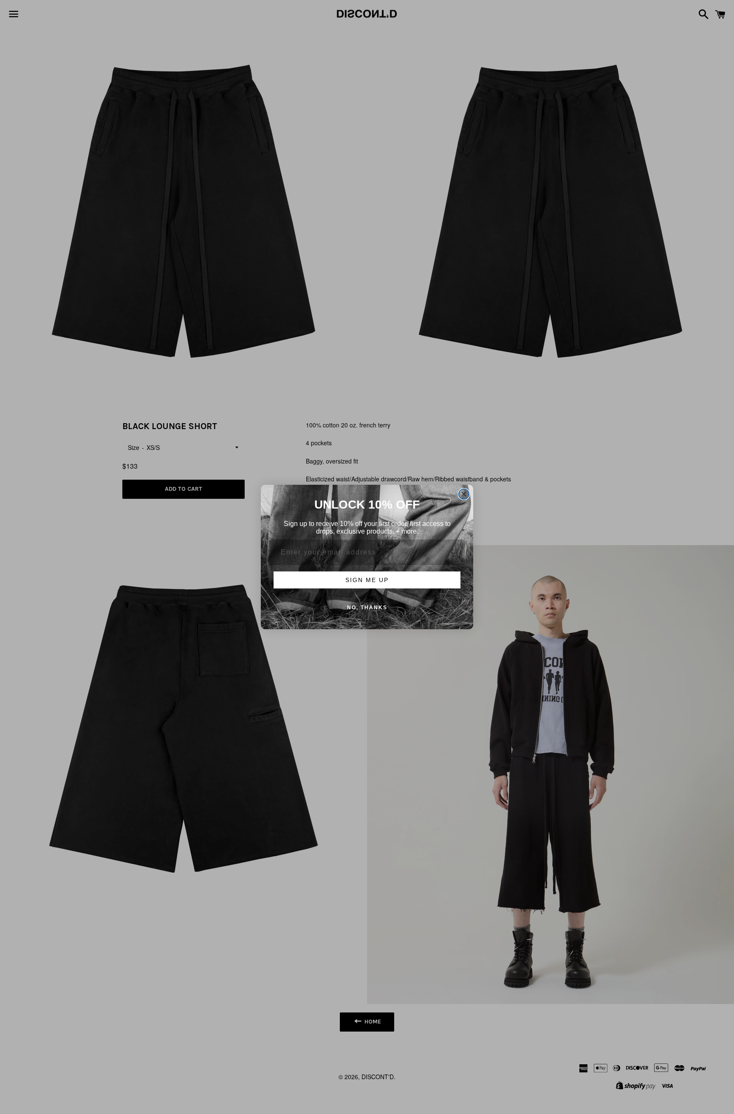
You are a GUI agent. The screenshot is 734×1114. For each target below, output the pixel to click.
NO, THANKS (367, 608)
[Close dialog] (464, 494)
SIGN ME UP (367, 580)
